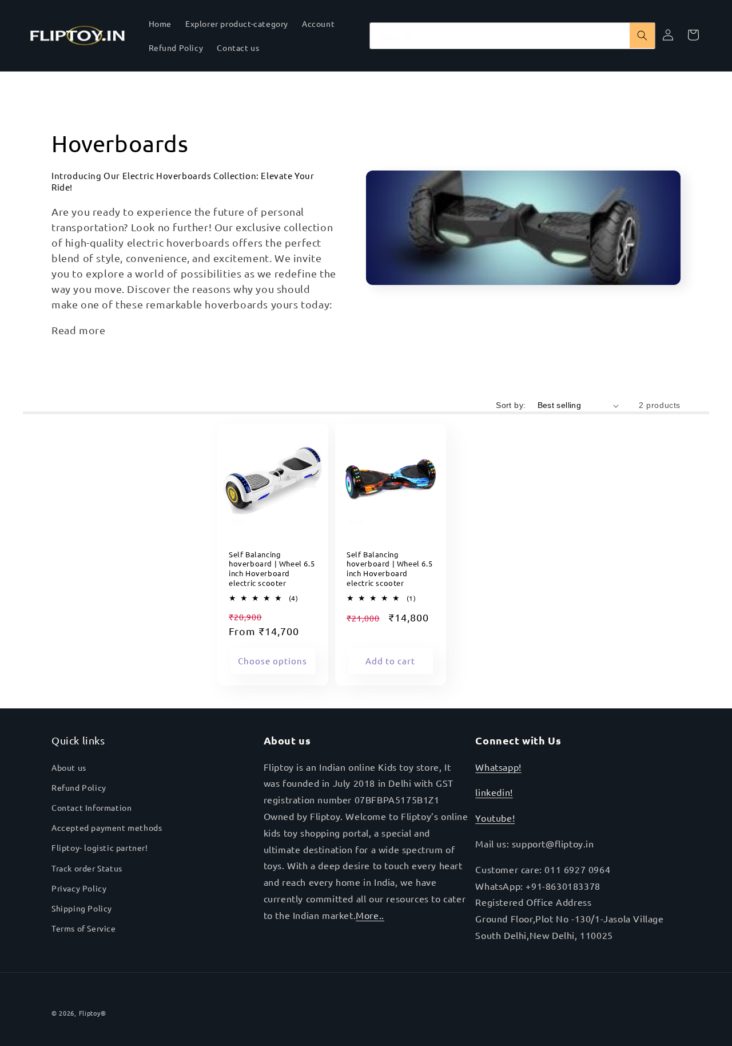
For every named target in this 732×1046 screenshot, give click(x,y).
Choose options (272, 661)
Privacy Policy (78, 888)
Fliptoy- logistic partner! (99, 847)
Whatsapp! (498, 766)
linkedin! (493, 792)
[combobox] (512, 36)
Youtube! (495, 817)
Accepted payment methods (106, 827)
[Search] (642, 35)
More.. (370, 915)
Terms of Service (83, 928)
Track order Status (86, 868)
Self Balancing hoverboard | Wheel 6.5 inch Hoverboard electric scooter (272, 569)
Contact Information (91, 807)
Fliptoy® (92, 1012)
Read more (78, 330)
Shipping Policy (81, 908)
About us (68, 767)
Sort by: (511, 405)
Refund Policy (78, 787)
